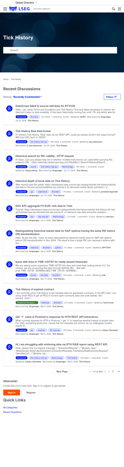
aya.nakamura (95, 141)
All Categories (10, 407)
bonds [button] (33, 275)
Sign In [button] (12, 392)
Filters (109, 96)
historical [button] (34, 247)
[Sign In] (119, 8)
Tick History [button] (72, 357)
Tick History (33, 120)
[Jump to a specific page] (118, 371)
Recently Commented (26, 97)
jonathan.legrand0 (109, 191)
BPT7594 (106, 247)
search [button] (33, 166)
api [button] (32, 191)
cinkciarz (110, 216)
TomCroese (108, 302)
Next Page (62, 371)
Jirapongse (105, 116)
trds (104, 275)
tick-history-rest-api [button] (39, 141)
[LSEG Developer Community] (30, 9)
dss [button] (32, 216)
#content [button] (34, 116)
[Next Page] (113, 371)
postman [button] (41, 330)
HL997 (83, 116)
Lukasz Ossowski (110, 330)
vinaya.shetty (31, 170)
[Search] (113, 8)
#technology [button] (67, 166)
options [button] (58, 247)
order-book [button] (42, 191)
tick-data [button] (44, 275)
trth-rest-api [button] (55, 330)
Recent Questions (12, 412)
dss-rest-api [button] (43, 216)
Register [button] (31, 392)
